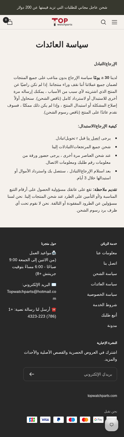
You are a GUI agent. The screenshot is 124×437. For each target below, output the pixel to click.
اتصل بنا (93, 138)
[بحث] (103, 22)
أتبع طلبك (109, 315)
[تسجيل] (31, 374)
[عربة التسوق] (10, 22)
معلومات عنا (106, 252)
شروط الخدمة (105, 304)
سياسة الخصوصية (102, 294)
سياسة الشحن (105, 273)
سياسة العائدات (104, 284)
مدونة (112, 325)
